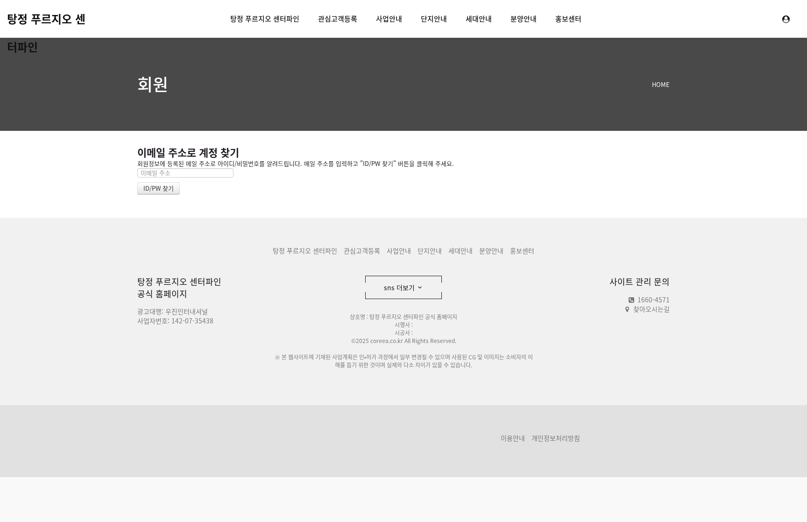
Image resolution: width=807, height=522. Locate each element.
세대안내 (479, 19)
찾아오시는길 (651, 309)
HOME (661, 84)
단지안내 (434, 19)
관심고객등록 (337, 19)
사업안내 (389, 19)
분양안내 (523, 19)
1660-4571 (653, 299)
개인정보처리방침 (555, 438)
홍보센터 (568, 19)
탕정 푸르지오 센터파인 (46, 21)
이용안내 (513, 438)
